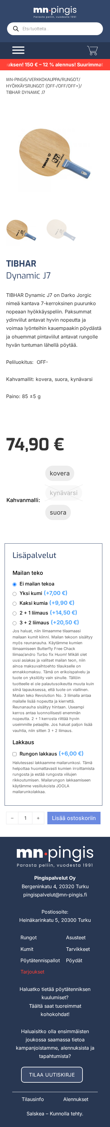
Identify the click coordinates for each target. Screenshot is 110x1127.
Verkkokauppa (44, 80)
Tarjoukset (32, 972)
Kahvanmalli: (23, 500)
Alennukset (75, 1099)
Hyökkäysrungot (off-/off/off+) (43, 86)
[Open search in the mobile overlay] (55, 28)
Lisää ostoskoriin (74, 818)
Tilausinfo (33, 1099)
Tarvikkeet (78, 949)
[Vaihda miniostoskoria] (92, 50)
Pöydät (74, 960)
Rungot (70, 80)
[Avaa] (18, 49)
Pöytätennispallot (40, 960)
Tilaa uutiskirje (52, 1075)
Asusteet (76, 937)
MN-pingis (16, 80)
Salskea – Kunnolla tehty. (55, 1113)
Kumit (26, 949)
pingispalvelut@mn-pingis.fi (55, 895)
